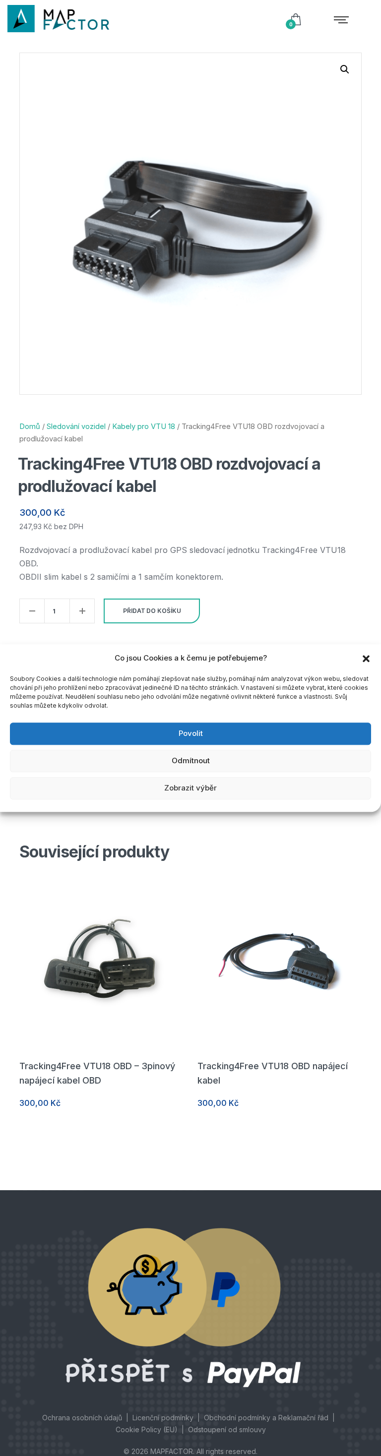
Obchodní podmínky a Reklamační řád (266, 1417)
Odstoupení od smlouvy (227, 1429)
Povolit (191, 733)
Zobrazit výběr (190, 787)
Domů (29, 426)
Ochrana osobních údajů (82, 1417)
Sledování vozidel (76, 426)
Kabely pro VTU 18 (143, 426)
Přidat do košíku (152, 610)
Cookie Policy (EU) (147, 1429)
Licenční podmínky (162, 1417)
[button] (366, 658)
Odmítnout (191, 760)
